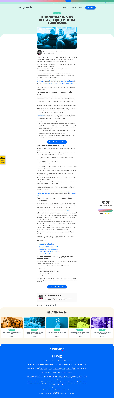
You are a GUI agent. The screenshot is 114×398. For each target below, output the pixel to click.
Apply (80, 7)
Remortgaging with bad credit (46, 248)
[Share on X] (46, 305)
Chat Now (68, 0)
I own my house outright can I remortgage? (49, 251)
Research (65, 7)
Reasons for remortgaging (45, 243)
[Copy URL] (55, 305)
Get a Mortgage (90, 7)
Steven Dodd (56, 295)
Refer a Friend (64, 360)
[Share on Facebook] (44, 305)
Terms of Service (69, 393)
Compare (73, 7)
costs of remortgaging (64, 192)
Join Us (57, 360)
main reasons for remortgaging (62, 210)
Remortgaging (40, 115)
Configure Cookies (57, 392)
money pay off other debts (67, 81)
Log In (70, 360)
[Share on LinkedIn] (48, 305)
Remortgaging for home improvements (48, 249)
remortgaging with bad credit (44, 193)
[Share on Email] (53, 305)
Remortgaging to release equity (46, 244)
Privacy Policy (46, 360)
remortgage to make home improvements (55, 80)
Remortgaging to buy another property (48, 246)
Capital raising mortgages (45, 253)
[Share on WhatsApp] (51, 305)
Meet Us (52, 360)
